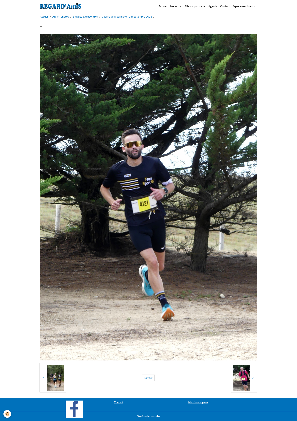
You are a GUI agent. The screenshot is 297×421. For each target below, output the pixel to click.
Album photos (60, 16)
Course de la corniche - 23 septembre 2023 (127, 16)
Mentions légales (198, 402)
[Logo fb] (74, 408)
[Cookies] (7, 414)
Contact (225, 6)
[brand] (61, 6)
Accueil (162, 6)
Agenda (212, 6)
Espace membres (243, 6)
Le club (174, 6)
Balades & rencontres (85, 16)
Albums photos (193, 6)
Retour (148, 377)
